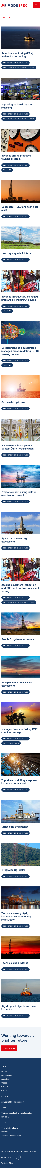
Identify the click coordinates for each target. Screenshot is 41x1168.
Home (4, 1071)
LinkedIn (5, 1117)
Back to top (7, 1157)
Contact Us (9, 1048)
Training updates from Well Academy (17, 1113)
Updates (5, 1083)
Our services (6, 1075)
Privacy (4, 1132)
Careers (4, 1086)
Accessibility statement (11, 1135)
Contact (4, 1090)
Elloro (11, 1163)
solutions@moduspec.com (12, 1102)
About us (5, 1079)
